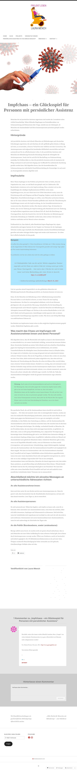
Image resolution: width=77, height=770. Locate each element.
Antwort (24, 662)
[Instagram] (32, 737)
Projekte (19, 36)
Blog (11, 36)
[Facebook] (29, 737)
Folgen (8, 744)
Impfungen (63, 591)
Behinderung (58, 579)
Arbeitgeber (50, 577)
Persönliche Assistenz (53, 574)
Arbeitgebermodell (60, 577)
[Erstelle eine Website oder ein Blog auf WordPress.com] (38, 766)
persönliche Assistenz (60, 593)
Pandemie (50, 593)
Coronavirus (61, 585)
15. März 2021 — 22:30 (34, 630)
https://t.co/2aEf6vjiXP (38, 275)
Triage (62, 599)
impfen (57, 591)
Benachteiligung (51, 581)
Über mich (41, 38)
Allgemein (50, 568)
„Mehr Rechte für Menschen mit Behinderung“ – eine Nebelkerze (56, 716)
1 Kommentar (50, 100)
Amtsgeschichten (58, 568)
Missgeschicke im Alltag (54, 572)
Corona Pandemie (52, 585)
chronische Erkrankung (57, 583)
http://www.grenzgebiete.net (48, 645)
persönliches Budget (53, 595)
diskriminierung (51, 587)
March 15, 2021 (53, 281)
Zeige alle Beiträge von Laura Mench (21, 571)
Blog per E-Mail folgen (12, 734)
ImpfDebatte (51, 591)
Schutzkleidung (60, 597)
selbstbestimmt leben (53, 599)
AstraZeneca (51, 579)
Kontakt (53, 38)
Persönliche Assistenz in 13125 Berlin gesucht (19, 38)
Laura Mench (38, 100)
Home (5, 36)
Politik (49, 597)
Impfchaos (62, 589)
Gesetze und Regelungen (54, 570)
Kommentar (60, 698)
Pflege (61, 595)
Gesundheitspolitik (52, 589)
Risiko (53, 597)
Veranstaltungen (31, 36)
